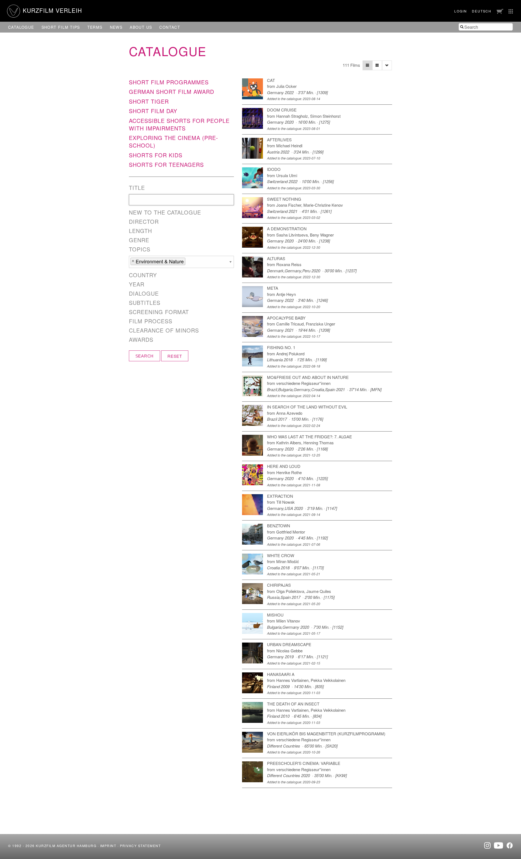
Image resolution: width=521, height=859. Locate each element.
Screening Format (159, 312)
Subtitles (144, 302)
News (116, 27)
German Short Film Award (171, 91)
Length (140, 231)
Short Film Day (153, 111)
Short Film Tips (61, 27)
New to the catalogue (165, 212)
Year (136, 284)
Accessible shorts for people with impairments (179, 124)
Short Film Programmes (169, 82)
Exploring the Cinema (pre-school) (173, 141)
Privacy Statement (140, 845)
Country (143, 275)
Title (137, 187)
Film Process (150, 321)
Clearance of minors (164, 330)
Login (460, 11)
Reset (174, 356)
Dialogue (144, 293)
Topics (139, 249)
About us (141, 27)
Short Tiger (149, 101)
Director (144, 221)
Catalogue (21, 27)
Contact (169, 27)
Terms (95, 27)
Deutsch (481, 11)
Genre (139, 240)
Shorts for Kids (155, 155)
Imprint (108, 845)
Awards (141, 339)
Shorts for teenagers (166, 164)
